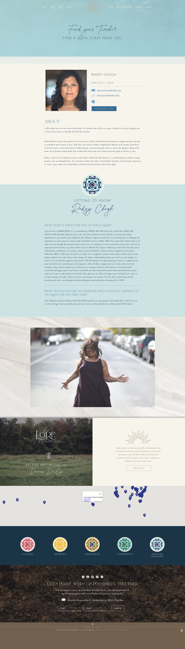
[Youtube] (92, 577)
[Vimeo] (97, 577)
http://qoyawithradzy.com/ (108, 95)
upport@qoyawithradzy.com (109, 90)
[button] (44, 7)
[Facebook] (88, 577)
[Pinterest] (102, 577)
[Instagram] (83, 577)
